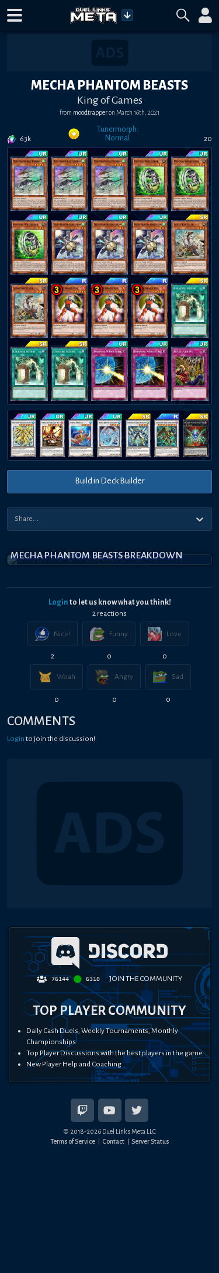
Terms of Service (72, 1141)
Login (58, 602)
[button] (14, 15)
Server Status (150, 1141)
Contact (113, 1141)
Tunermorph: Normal (117, 133)
